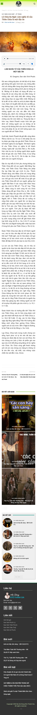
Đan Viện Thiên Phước (10, 625)
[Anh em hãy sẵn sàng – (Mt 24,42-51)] (18, 413)
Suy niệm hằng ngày (18, 426)
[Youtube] (20, 608)
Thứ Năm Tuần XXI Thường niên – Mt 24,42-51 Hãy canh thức (18, 465)
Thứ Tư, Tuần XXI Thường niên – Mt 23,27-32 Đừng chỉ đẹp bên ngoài (18, 501)
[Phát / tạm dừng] (4, 58)
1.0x (24, 64)
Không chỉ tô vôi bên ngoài (21, 558)
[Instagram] (10, 608)
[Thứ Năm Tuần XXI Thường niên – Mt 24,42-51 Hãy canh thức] (18, 450)
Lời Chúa (10, 10)
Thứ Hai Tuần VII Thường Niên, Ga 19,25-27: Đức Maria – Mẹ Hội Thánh (10, 377)
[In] (9, 386)
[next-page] (6, 508)
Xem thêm (17, 577)
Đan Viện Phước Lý (9, 622)
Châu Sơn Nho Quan (9, 22)
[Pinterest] (21, 386)
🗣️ (32, 64)
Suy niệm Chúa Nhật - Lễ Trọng (20, 10)
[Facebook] (13, 386)
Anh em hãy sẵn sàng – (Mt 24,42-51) (18, 429)
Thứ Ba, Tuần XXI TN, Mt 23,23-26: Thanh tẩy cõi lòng (23, 570)
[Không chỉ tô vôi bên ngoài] (7, 557)
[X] (17, 386)
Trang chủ (4, 10)
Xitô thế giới (7, 620)
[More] (31, 27)
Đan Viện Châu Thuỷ (10, 627)
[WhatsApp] (26, 386)
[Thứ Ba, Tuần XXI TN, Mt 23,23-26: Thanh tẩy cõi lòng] (7, 569)
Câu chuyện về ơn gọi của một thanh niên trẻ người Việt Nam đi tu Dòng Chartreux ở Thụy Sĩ (18, 675)
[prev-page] (3, 508)
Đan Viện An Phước (10, 630)
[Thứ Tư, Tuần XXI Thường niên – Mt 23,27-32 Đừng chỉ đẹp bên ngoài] (18, 486)
